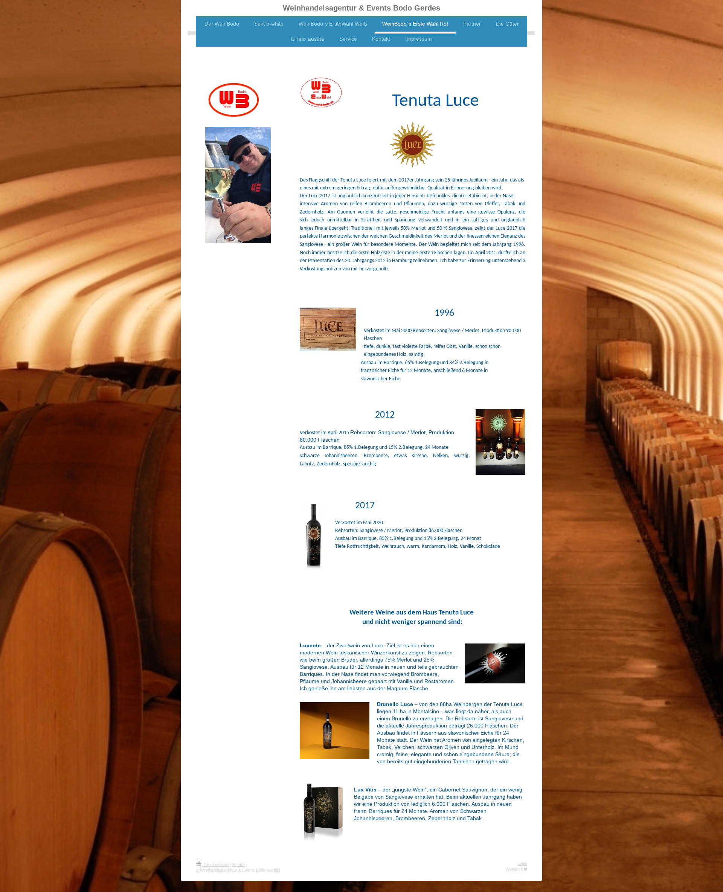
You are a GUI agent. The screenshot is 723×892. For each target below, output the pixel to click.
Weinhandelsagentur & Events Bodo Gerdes (361, 8)
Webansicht (516, 869)
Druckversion (216, 864)
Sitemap (239, 864)
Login (522, 863)
